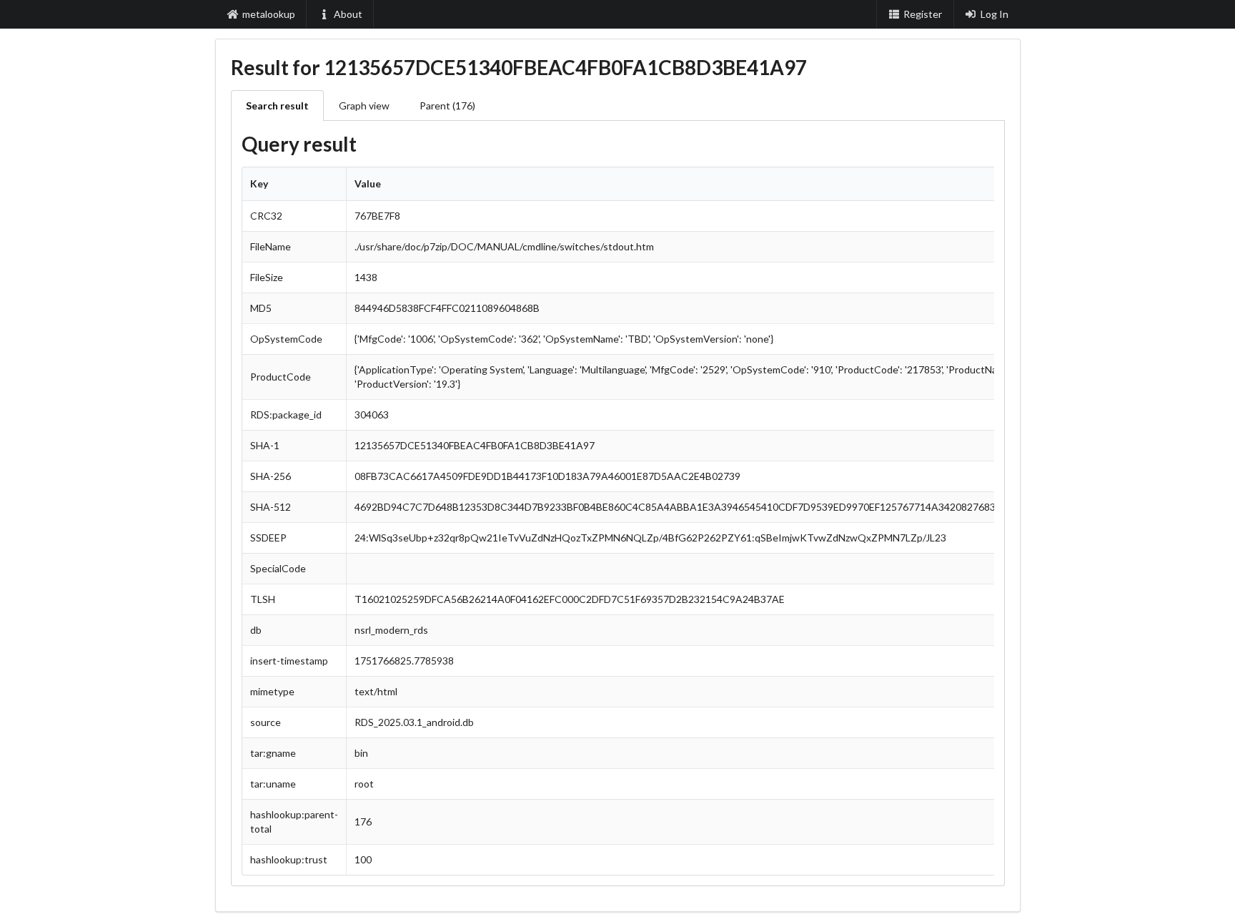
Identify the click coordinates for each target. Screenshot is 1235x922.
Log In (994, 14)
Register (922, 14)
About (348, 14)
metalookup (268, 14)
